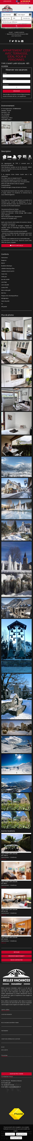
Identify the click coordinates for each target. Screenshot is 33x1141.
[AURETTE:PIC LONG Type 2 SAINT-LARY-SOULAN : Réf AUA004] (16, 132)
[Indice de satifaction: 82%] (26, 1)
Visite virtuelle (17, 245)
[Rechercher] (16, 25)
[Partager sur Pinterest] (16, 41)
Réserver (16, 91)
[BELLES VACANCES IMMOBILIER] (7, 7)
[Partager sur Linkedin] (19, 41)
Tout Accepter (16, 1138)
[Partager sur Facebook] (10, 41)
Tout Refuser (22, 1134)
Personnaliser (10, 1134)
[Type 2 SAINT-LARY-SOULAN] (16, 843)
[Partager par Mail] (22, 41)
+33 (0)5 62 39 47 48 (24, 3)
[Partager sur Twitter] (13, 41)
